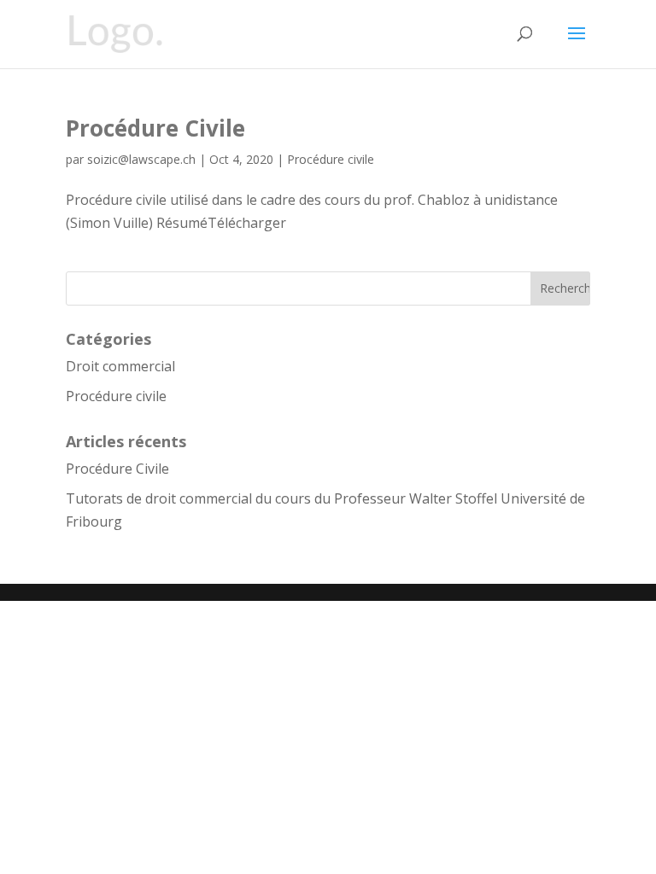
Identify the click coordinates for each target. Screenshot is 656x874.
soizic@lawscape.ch (141, 159)
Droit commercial (120, 366)
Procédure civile (330, 159)
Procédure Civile (155, 128)
